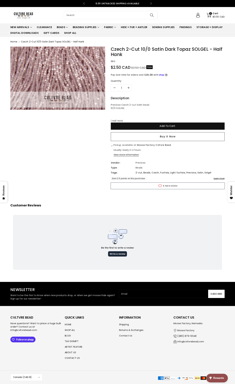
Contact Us (125, 335)
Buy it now (168, 136)
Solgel (207, 172)
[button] (216, 15)
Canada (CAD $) (22, 377)
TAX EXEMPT (71, 341)
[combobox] (110, 15)
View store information (126, 154)
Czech (155, 172)
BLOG (68, 335)
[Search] (151, 15)
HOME (68, 324)
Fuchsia (164, 172)
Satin (200, 172)
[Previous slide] (84, 3)
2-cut (139, 172)
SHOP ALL (70, 330)
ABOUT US (70, 352)
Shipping (124, 324)
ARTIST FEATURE (73, 346)
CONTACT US (72, 358)
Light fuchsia (177, 172)
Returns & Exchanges (131, 330)
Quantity (116, 80)
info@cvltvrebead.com (190, 341)
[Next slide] (151, 3)
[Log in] (199, 15)
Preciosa (191, 172)
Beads (146, 172)
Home (13, 41)
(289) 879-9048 (186, 336)
